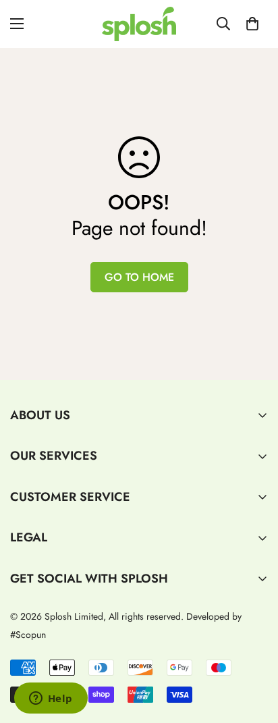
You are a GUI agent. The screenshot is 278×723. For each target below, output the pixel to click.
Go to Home (139, 277)
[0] (252, 23)
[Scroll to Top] (253, 651)
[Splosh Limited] (139, 24)
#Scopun (28, 634)
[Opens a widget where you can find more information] (50, 699)
